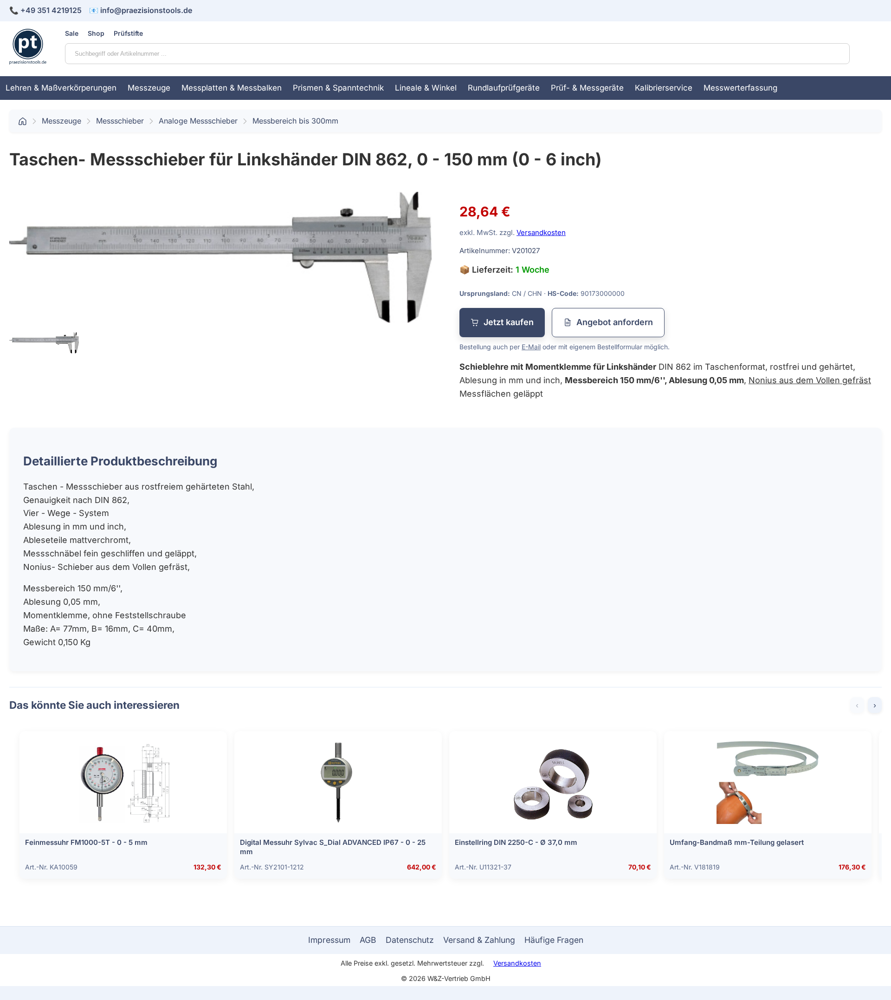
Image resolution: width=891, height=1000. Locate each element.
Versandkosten (541, 232)
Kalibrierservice (663, 87)
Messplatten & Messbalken (231, 87)
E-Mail (531, 347)
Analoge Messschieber (198, 120)
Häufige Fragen (553, 940)
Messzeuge (149, 87)
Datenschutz (410, 940)
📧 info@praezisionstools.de (140, 10)
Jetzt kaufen (509, 322)
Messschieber (120, 120)
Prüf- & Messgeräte (587, 87)
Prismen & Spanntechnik (338, 87)
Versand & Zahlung (479, 940)
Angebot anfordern (614, 322)
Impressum (329, 940)
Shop (96, 33)
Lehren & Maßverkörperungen (61, 87)
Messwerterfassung (740, 87)
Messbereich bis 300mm (295, 120)
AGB (368, 940)
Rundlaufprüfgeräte (504, 87)
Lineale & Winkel (426, 87)
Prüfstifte (128, 33)
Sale (71, 33)
